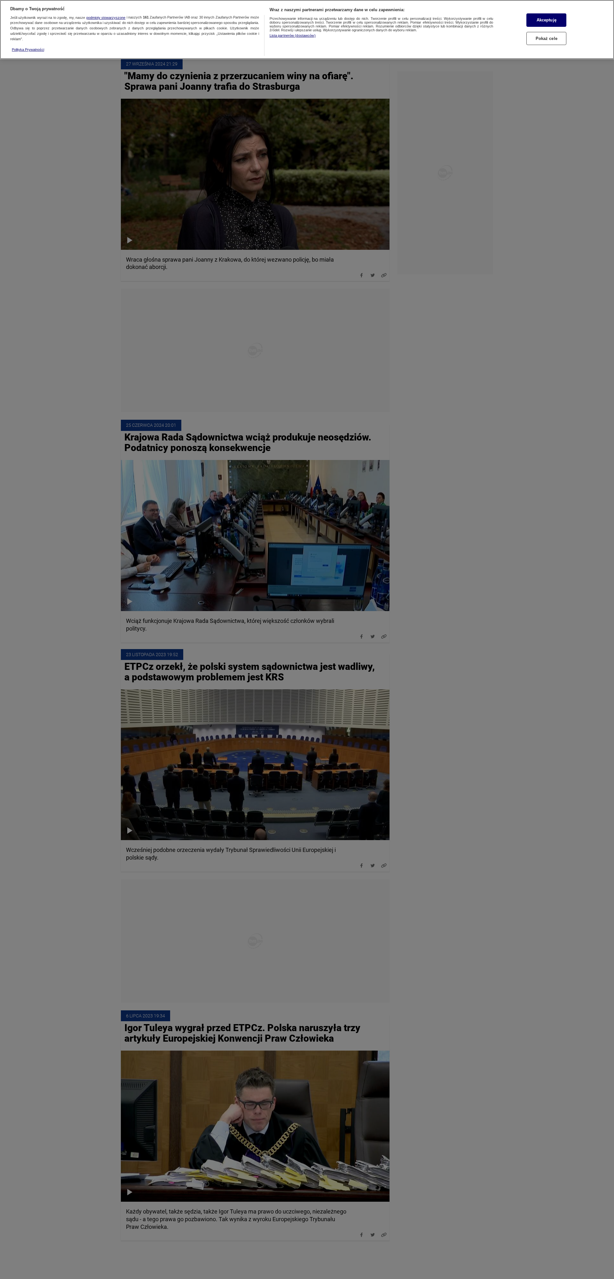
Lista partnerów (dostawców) (293, 35)
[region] (307, 29)
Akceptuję (546, 20)
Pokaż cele (546, 38)
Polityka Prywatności (28, 49)
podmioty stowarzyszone (105, 17)
